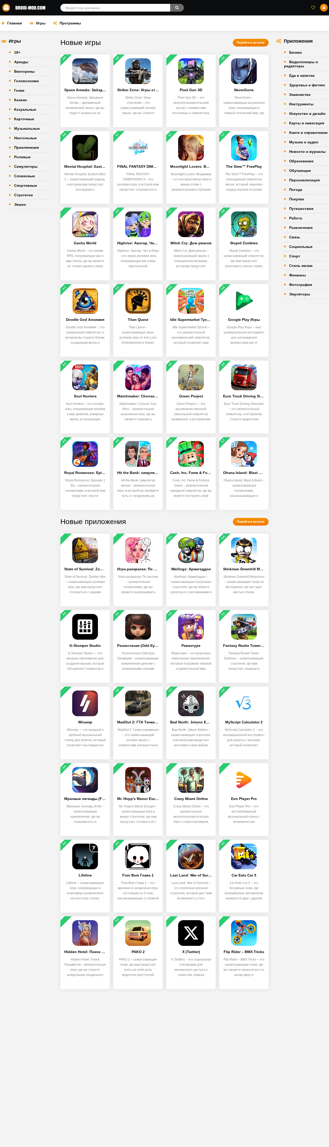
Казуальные (25, 109)
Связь (294, 237)
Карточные (24, 119)
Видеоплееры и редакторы (301, 64)
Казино (20, 100)
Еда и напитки (302, 75)
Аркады (21, 62)
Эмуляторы (299, 294)
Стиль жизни (301, 266)
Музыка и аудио (303, 142)
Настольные (25, 138)
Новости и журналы (307, 152)
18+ (17, 52)
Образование (301, 161)
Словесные (24, 176)
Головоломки (26, 81)
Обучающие (300, 171)
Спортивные (25, 185)
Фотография (300, 285)
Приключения (26, 147)
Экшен (20, 204)
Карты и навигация (306, 123)
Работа (295, 218)
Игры (40, 23)
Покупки (296, 199)
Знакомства (299, 94)
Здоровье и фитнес (307, 85)
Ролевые (22, 157)
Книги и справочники (308, 132)
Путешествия (301, 209)
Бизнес (295, 52)
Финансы (297, 275)
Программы (70, 23)
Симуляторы (26, 166)
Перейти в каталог (251, 42)
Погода (295, 190)
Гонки (19, 90)
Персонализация (304, 180)
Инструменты (301, 104)
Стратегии (23, 195)
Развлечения (301, 228)
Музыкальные (27, 128)
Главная (14, 23)
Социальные (301, 247)
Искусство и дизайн (307, 113)
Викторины (24, 71)
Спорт (294, 256)
